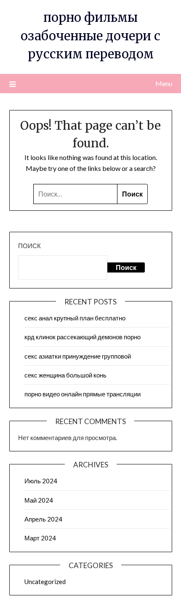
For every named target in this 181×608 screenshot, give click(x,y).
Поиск (29, 245)
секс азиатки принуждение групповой (77, 356)
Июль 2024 (40, 481)
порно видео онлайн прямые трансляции (82, 394)
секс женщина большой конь (65, 375)
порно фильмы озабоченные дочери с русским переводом (90, 36)
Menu (163, 83)
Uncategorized (45, 581)
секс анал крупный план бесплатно (74, 318)
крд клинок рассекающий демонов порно (82, 337)
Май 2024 (38, 500)
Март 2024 (40, 538)
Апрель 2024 (43, 519)
